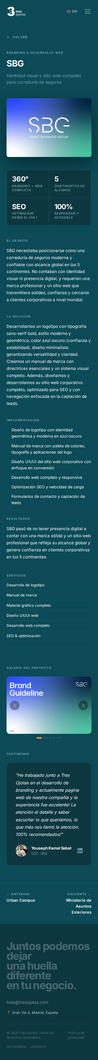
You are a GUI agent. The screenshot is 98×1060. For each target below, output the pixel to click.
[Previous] (15, 705)
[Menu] (87, 11)
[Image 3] (47, 738)
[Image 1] (39, 738)
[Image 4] (51, 738)
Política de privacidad (76, 1035)
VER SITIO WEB (27, 650)
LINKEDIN (38, 1047)
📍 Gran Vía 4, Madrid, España (32, 1013)
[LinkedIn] (80, 850)
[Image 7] (61, 738)
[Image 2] (44, 738)
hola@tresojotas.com (27, 1002)
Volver (20, 37)
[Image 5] (54, 738)
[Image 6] (57, 738)
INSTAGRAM (16, 1047)
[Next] (83, 705)
